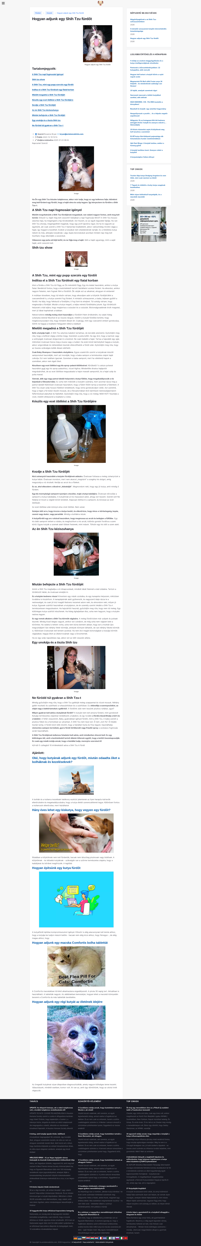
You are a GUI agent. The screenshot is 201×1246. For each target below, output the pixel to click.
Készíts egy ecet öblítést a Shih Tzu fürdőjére (52, 100)
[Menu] (3, 3)
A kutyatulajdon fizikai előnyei (142, 157)
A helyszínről (76, 1242)
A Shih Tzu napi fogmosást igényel (47, 74)
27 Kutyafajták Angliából (136, 1188)
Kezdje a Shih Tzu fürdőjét (44, 105)
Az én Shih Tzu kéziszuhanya (45, 110)
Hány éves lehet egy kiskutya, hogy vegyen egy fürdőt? (71, 810)
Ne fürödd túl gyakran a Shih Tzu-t (47, 125)
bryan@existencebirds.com (71, 134)
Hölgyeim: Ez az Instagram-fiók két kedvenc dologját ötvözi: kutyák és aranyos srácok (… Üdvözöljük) (148, 122)
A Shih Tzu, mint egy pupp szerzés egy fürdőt (53, 84)
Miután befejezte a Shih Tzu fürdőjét (48, 115)
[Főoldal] (100, 3)
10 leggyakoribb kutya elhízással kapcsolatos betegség (52, 1211)
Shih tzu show (38, 79)
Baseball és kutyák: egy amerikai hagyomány (148, 109)
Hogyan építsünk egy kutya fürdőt (56, 868)
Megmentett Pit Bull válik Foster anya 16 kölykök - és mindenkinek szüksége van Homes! (146, 83)
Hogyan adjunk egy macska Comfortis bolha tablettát (70, 942)
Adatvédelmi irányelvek (104, 1242)
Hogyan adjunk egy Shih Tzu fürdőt (144, 38)
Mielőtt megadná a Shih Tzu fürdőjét (48, 95)
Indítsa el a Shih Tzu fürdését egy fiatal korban (53, 89)
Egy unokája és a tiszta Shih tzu (46, 120)
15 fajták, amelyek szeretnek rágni (143, 90)
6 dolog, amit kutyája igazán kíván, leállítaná (47, 1134)
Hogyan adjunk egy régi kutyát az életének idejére (67, 1002)
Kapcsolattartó (88, 1242)
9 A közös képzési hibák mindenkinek (44, 1187)
